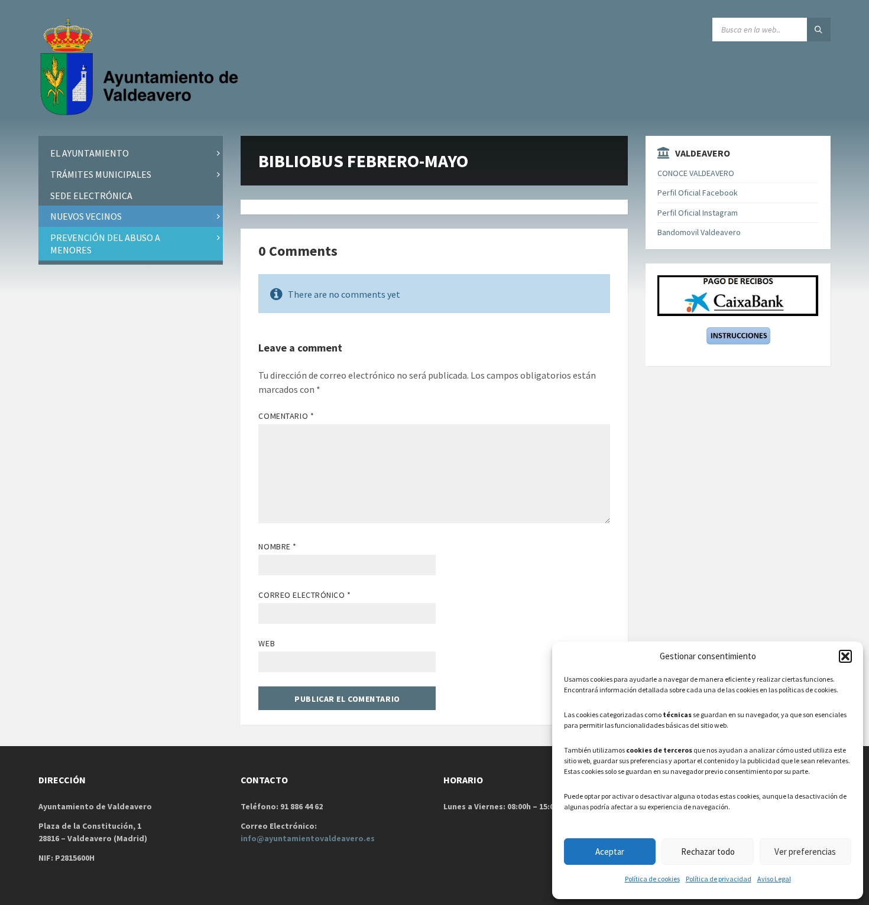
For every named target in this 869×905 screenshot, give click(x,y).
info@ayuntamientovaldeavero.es (308, 838)
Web (266, 643)
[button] (845, 656)
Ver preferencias (805, 851)
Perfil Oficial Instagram (697, 212)
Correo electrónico (304, 595)
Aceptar (609, 851)
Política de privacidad (718, 878)
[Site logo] (141, 113)
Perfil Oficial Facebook (697, 192)
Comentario (286, 416)
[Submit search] (819, 29)
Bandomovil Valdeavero (699, 232)
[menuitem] (130, 153)
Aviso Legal (774, 878)
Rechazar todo (708, 851)
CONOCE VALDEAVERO (695, 173)
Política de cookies (652, 878)
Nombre (277, 546)
